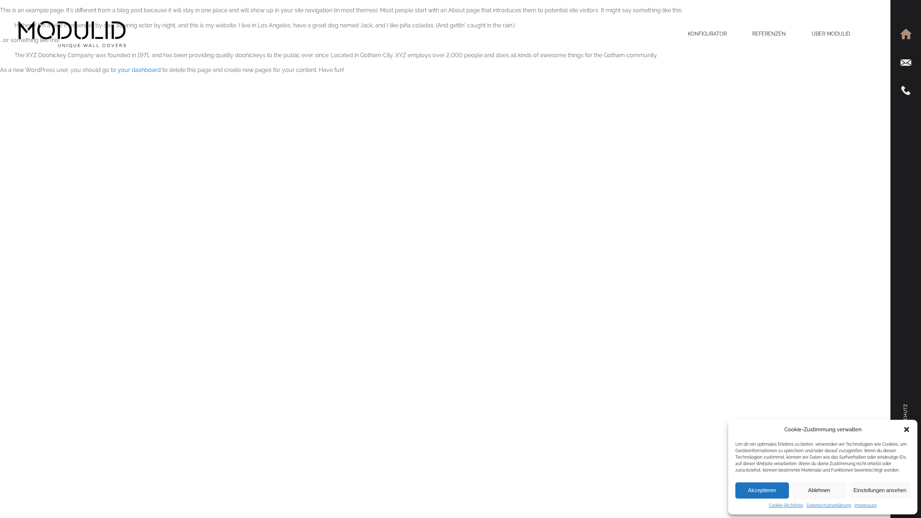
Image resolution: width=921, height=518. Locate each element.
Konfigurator (707, 34)
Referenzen (769, 34)
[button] (906, 429)
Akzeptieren (762, 490)
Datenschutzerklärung (829, 505)
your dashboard (139, 70)
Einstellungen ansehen (879, 490)
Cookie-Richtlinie (786, 505)
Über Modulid (831, 34)
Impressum (865, 505)
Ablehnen (819, 490)
